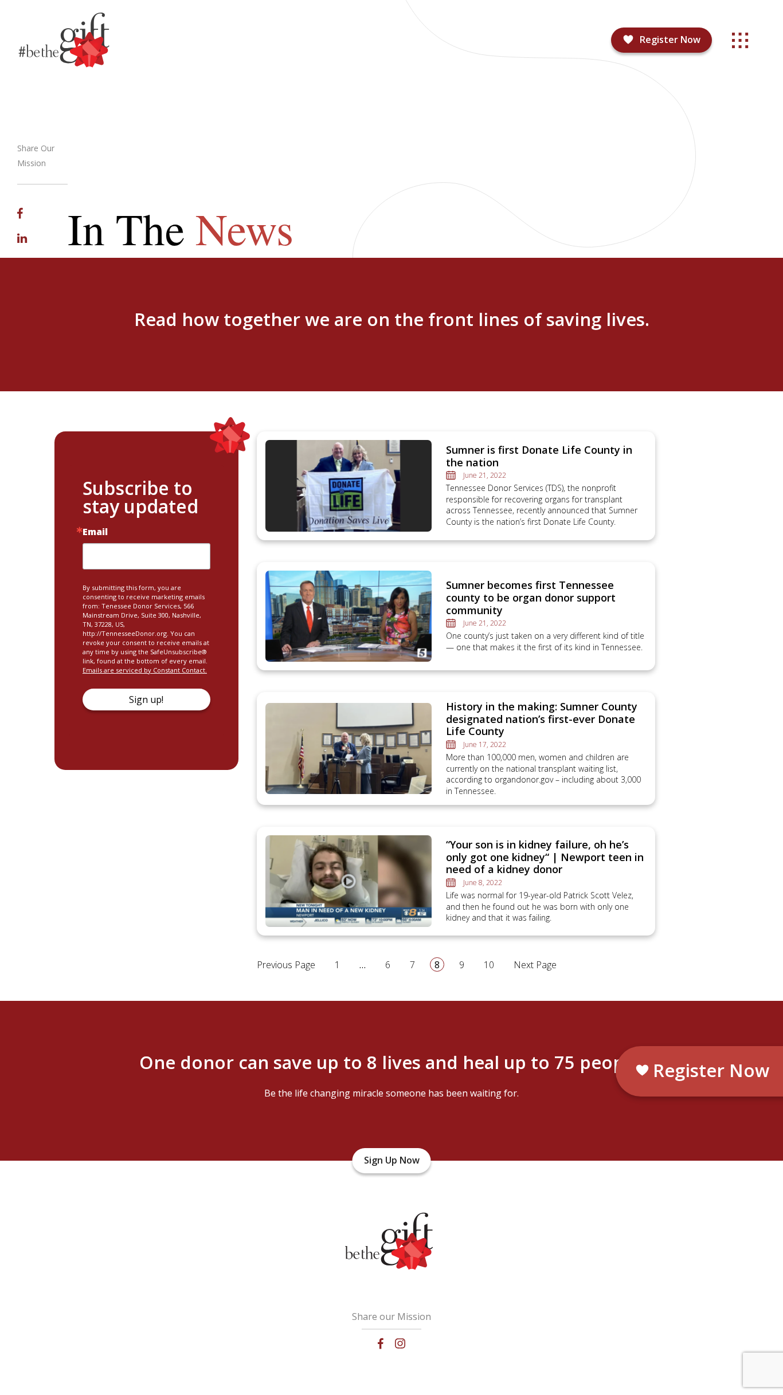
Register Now (670, 39)
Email (95, 531)
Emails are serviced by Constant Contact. (145, 670)
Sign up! (146, 699)
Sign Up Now (392, 1160)
